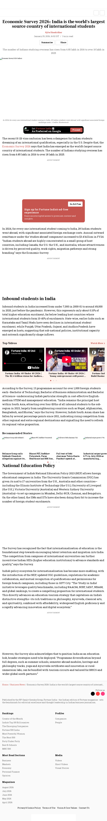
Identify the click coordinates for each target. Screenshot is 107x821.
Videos (58, 760)
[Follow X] (93, 694)
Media (58, 755)
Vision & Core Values (67, 808)
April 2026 (7, 802)
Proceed (76, 130)
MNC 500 (6, 748)
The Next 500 (8, 737)
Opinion (6, 775)
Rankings (7, 713)
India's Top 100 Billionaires (15, 722)
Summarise (47, 42)
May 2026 (6, 798)
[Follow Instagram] (103, 694)
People (58, 722)
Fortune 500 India (11, 730)
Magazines (8, 781)
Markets (6, 764)
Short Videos (61, 764)
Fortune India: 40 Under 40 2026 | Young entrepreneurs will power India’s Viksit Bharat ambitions (67, 376)
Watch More (97, 343)
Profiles (59, 713)
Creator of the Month (12, 718)
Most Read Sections (13, 755)
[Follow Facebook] (88, 694)
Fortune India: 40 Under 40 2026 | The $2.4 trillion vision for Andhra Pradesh (23, 376)
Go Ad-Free (75, 204)
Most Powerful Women (13, 733)
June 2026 (7, 795)
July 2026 (6, 791)
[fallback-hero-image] (15, 444)
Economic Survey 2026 (16, 146)
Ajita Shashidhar (53, 32)
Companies (60, 718)
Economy (6, 768)
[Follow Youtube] (98, 694)
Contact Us (84, 808)
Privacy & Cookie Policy (29, 808)
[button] (96, 12)
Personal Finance (11, 771)
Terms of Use (48, 808)
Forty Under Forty (11, 741)
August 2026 (8, 787)
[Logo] (8, 13)
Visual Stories (62, 768)
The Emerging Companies (15, 726)
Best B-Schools (9, 745)
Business (6, 760)
